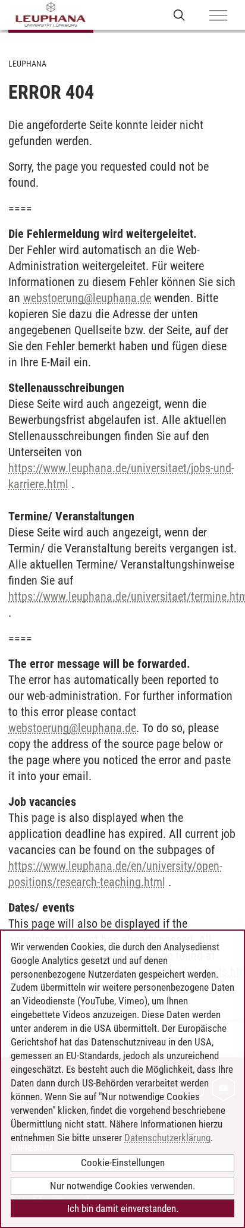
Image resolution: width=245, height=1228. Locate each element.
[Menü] (218, 16)
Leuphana (27, 63)
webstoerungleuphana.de (87, 298)
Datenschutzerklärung (167, 1138)
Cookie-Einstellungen (123, 1163)
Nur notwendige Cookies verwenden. (122, 1186)
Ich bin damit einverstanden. (122, 1208)
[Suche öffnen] (179, 14)
